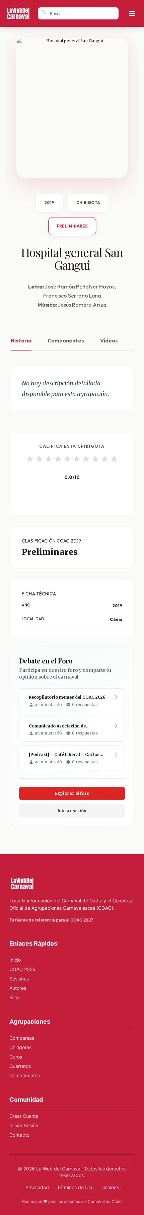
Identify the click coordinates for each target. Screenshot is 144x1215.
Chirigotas (20, 1047)
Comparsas (21, 1038)
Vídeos (109, 340)
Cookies (110, 1187)
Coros (15, 1057)
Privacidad (37, 1187)
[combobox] (78, 13)
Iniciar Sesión (23, 1125)
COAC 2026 (22, 969)
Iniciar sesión (72, 810)
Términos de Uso (75, 1187)
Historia (21, 340)
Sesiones (19, 978)
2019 (49, 202)
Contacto (19, 1135)
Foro (14, 997)
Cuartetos (20, 1066)
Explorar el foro (72, 793)
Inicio (15, 960)
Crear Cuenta (24, 1116)
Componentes (66, 340)
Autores (17, 988)
